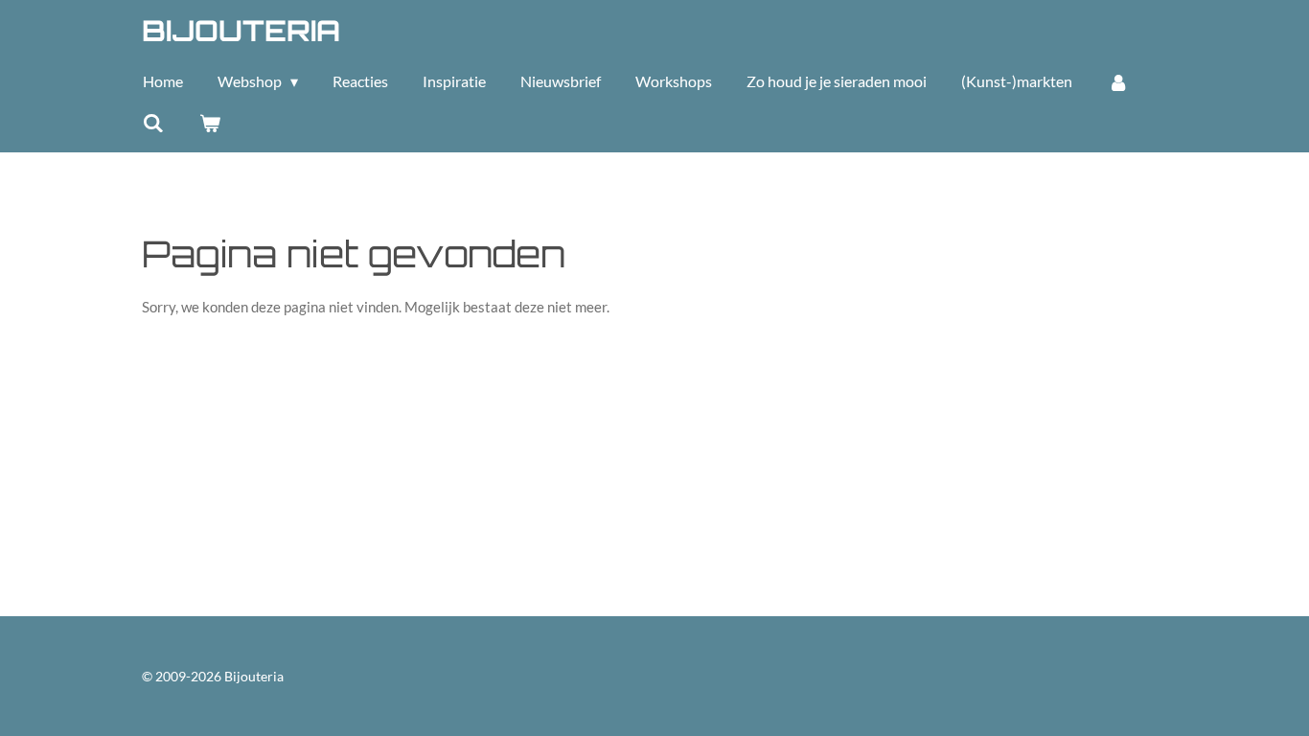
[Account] (1117, 81)
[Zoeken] (153, 123)
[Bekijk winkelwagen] (209, 123)
